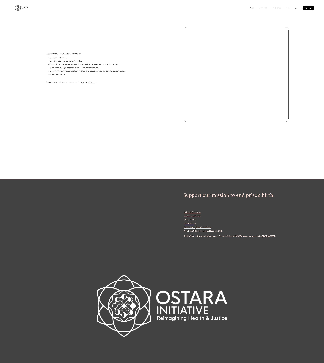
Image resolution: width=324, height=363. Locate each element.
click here (92, 82)
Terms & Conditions (203, 227)
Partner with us (190, 223)
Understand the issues (192, 212)
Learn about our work (192, 216)
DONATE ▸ (308, 8)
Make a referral (190, 220)
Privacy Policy (189, 227)
